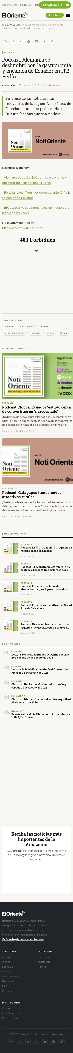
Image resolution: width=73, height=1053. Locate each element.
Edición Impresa (11, 1013)
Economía (7, 966)
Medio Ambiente (11, 976)
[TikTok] (62, 1041)
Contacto (7, 1008)
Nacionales (8, 981)
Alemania (9, 326)
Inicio (5, 25)
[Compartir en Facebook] (13, 42)
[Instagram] (28, 1041)
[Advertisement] (36, 770)
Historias (38, 5)
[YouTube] (45, 1041)
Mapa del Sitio (10, 1018)
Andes (63, 333)
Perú (4, 986)
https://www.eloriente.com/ (22, 228)
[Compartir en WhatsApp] (5, 42)
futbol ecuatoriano (14, 333)
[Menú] (68, 15)
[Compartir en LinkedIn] (36, 42)
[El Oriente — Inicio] (15, 15)
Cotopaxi (35, 333)
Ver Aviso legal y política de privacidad (23, 939)
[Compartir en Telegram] (29, 42)
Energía (6, 957)
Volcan (50, 333)
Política (6, 971)
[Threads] (36, 1041)
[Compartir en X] (21, 42)
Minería (6, 961)
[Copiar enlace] (52, 42)
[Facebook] (11, 1041)
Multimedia (44, 961)
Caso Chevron (9, 5)
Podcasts (25, 5)
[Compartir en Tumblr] (44, 42)
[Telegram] (53, 1041)
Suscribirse (54, 15)
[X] (19, 1041)
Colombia (7, 991)
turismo (44, 326)
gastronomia (27, 326)
